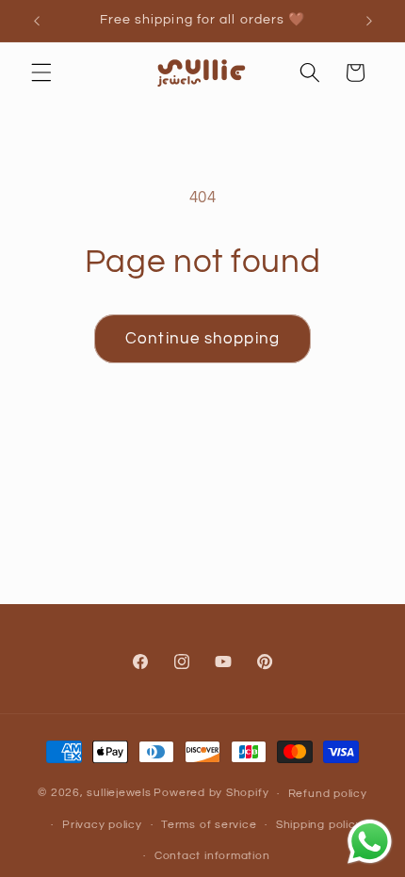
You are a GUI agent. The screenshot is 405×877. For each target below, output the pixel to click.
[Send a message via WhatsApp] (370, 842)
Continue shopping (202, 338)
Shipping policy (319, 825)
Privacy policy (102, 825)
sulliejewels (119, 794)
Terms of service (208, 825)
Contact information (212, 856)
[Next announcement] (369, 20)
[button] (41, 72)
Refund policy (327, 794)
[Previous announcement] (36, 20)
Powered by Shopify (211, 794)
